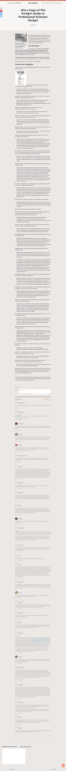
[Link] (30, 393)
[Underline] (22, 393)
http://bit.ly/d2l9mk (21, 339)
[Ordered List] (24, 393)
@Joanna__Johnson (19, 224)
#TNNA (24, 254)
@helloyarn (26, 335)
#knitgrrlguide (32, 67)
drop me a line (32, 380)
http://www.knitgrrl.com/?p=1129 (24, 372)
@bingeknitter (20, 103)
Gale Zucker (20, 602)
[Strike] (23, 393)
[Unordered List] (26, 393)
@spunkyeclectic (20, 335)
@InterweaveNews (22, 341)
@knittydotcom (27, 318)
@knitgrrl (18, 89)
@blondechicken (40, 333)
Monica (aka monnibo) (22, 455)
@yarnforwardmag (23, 104)
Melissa (19, 564)
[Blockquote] (27, 393)
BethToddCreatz (21, 412)
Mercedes (20, 434)
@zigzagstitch (18, 274)
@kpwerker (25, 330)
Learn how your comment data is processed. (41, 396)
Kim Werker (33, 3)
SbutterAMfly (20, 581)
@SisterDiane (32, 335)
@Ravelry (39, 158)
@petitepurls (18, 360)
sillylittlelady (20, 482)
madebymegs (20, 492)
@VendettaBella (39, 330)
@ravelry (48, 163)
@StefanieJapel (18, 248)
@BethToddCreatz (19, 234)
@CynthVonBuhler (28, 332)
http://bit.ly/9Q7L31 (43, 349)
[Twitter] (1, 16)
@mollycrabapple (20, 332)
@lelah (16, 211)
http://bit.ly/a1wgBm (30, 311)
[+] (32, 393)
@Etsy (44, 192)
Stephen (19, 505)
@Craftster (38, 192)
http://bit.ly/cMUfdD (21, 349)
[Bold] (19, 393)
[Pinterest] (1, 11)
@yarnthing (24, 371)
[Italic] (20, 393)
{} (31, 393)
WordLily (20, 444)
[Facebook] (1, 13)
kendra (19, 622)
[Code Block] (28, 393)
